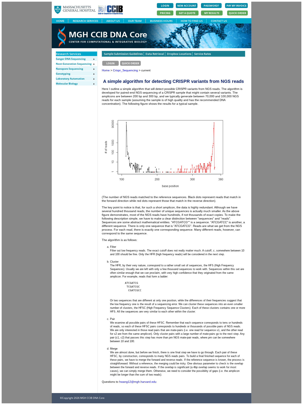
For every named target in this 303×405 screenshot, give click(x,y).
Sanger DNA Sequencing (71, 59)
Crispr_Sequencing (126, 70)
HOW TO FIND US (192, 21)
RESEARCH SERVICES (85, 21)
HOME (60, 21)
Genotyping (63, 73)
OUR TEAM (135, 21)
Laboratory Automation (70, 78)
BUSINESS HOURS (161, 21)
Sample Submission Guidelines (123, 54)
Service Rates (202, 54)
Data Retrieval (155, 54)
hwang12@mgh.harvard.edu (137, 381)
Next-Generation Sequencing (74, 64)
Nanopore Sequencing (69, 68)
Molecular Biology (67, 83)
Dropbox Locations (179, 54)
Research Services (68, 54)
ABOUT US (113, 21)
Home (106, 70)
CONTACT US (219, 21)
